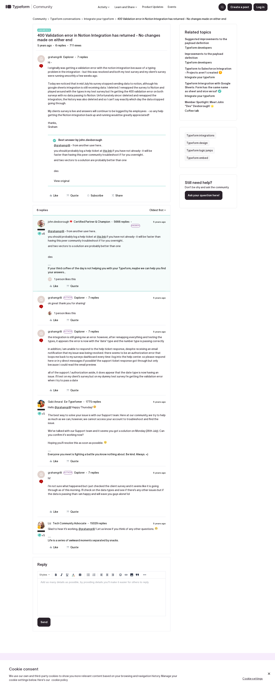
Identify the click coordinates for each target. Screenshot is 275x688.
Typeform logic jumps (200, 150)
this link (107, 150)
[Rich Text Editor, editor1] (102, 597)
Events (172, 6)
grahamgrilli (55, 57)
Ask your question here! (203, 195)
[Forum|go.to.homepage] (30, 7)
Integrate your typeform (99, 18)
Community (40, 18)
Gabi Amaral (55, 401)
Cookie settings (252, 678)
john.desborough (58, 221)
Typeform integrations (200, 135)
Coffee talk (192, 110)
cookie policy (59, 679)
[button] (239, 7)
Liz (49, 523)
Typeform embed (197, 157)
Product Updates (152, 6)
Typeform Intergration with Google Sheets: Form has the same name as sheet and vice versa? (207, 87)
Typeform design (197, 142)
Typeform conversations (65, 18)
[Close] (269, 674)
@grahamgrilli (62, 145)
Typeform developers (198, 47)
